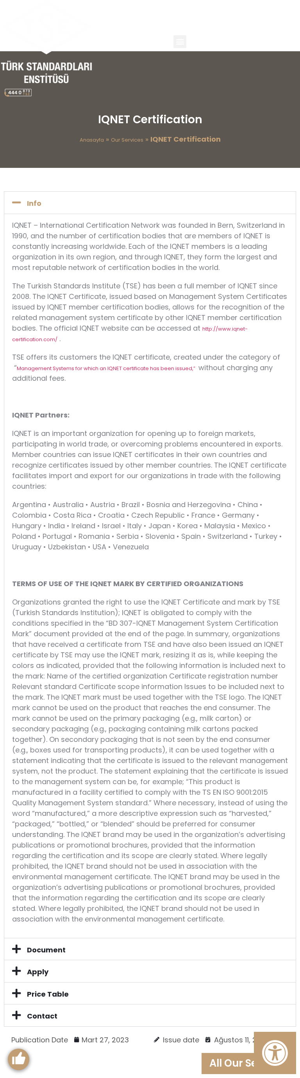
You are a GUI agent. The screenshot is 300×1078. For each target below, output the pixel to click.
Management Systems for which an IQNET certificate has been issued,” (106, 368)
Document (46, 950)
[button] (179, 41)
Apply (37, 972)
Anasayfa (92, 140)
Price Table (48, 994)
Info (34, 203)
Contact (42, 1016)
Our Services (127, 140)
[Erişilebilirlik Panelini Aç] (275, 1053)
